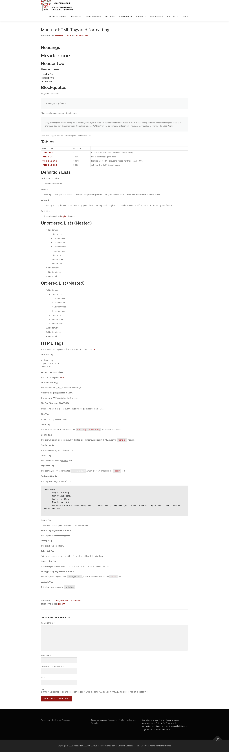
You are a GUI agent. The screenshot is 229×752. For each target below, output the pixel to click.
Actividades (125, 16)
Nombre (46, 655)
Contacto (172, 16)
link (62, 377)
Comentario (48, 623)
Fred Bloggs (49, 161)
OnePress (145, 745)
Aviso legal (45, 720)
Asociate (141, 16)
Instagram (131, 720)
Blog (185, 16)
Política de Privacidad (61, 720)
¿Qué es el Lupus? (57, 16)
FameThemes (82, 35)
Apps (57, 601)
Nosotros (76, 16)
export (61, 604)
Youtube (94, 723)
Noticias (110, 16)
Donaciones (156, 16)
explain (64, 216)
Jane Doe (47, 156)
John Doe (47, 152)
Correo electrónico (52, 666)
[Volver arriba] (218, 739)
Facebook (112, 720)
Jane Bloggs (49, 165)
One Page (65, 601)
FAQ (94, 349)
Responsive (76, 601)
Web (43, 677)
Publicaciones (93, 16)
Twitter (122, 720)
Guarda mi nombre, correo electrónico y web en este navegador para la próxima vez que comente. (94, 692)
